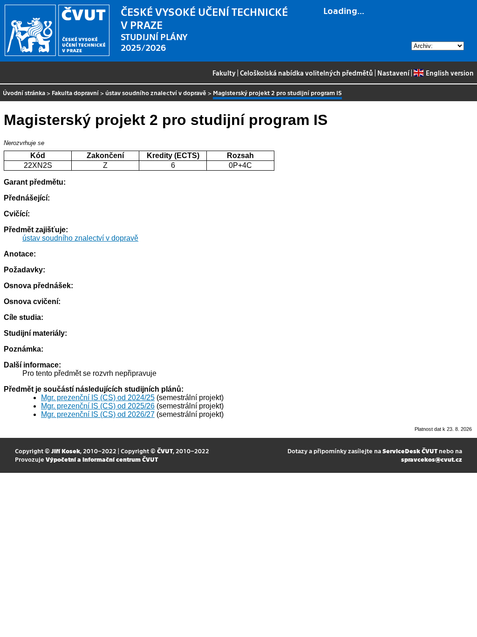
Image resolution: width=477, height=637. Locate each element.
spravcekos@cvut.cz (431, 459)
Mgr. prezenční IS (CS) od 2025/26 (98, 406)
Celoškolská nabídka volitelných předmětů (306, 73)
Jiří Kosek (65, 450)
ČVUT (165, 450)
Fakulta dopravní (75, 92)
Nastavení (393, 73)
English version (449, 73)
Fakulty (224, 73)
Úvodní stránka (24, 92)
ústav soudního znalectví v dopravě (155, 92)
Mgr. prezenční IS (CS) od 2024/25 (98, 398)
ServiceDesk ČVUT (409, 450)
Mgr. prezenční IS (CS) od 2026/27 (98, 414)
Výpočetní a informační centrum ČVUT (102, 459)
